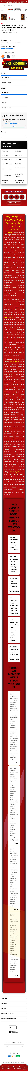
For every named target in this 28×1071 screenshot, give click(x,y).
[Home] (10, 9)
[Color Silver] (13, 56)
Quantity (3, 132)
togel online (8, 317)
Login (8, 1068)
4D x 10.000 (5, 92)
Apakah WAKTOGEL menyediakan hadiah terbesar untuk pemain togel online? (14, 630)
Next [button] (26, 1)
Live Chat (24, 1068)
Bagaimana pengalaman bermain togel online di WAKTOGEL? (14, 653)
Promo (3, 1068)
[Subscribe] (22, 1046)
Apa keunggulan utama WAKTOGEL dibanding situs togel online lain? (14, 605)
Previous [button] (1, 1)
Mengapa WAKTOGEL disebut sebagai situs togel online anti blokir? (14, 564)
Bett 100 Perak (6, 108)
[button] (2, 10)
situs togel (14, 361)
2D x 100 (4, 103)
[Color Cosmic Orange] (3, 57)
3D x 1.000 (5, 97)
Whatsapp (19, 1068)
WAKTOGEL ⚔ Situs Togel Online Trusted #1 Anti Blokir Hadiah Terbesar (14, 2)
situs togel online (17, 472)
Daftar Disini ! (21, 2)
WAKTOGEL (8, 232)
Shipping (9, 42)
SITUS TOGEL (6, 77)
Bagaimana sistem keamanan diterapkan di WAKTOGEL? (14, 585)
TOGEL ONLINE (6, 83)
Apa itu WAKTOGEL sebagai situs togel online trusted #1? (14, 544)
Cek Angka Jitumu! (14, 203)
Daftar (13, 1068)
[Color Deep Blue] (8, 56)
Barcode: (11, 32)
